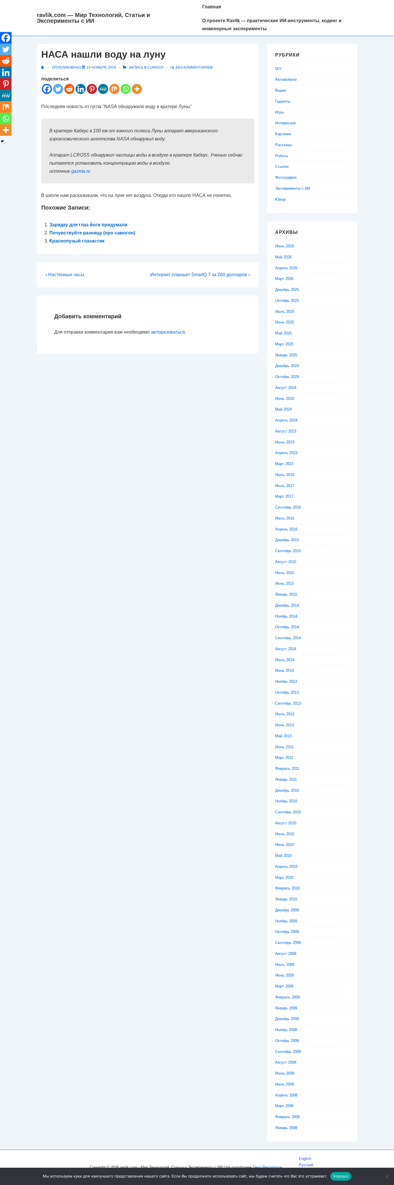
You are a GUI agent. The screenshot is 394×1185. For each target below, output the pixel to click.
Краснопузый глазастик (76, 240)
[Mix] (114, 89)
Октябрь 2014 (287, 627)
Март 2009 (284, 986)
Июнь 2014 (284, 670)
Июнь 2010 (284, 844)
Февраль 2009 (287, 997)
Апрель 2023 (286, 453)
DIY (278, 69)
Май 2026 (283, 257)
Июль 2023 (284, 442)
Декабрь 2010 (287, 790)
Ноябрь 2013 (286, 681)
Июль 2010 (284, 834)
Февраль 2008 (287, 1117)
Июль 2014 (284, 660)
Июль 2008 (284, 1073)
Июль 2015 (284, 573)
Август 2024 (285, 387)
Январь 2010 (286, 899)
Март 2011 (284, 757)
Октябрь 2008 (287, 1041)
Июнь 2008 (284, 1084)
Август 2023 (285, 431)
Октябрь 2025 (287, 300)
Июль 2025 (284, 311)
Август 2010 (285, 823)
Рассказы (283, 145)
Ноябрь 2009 (286, 921)
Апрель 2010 (286, 866)
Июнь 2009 (284, 975)
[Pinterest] (92, 89)
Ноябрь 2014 (286, 616)
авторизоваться (168, 332)
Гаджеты (282, 101)
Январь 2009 (286, 1008)
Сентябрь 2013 (288, 703)
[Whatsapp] (126, 89)
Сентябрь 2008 (288, 1051)
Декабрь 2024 (287, 366)
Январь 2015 (286, 594)
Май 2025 (283, 333)
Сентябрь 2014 (288, 638)
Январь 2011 (286, 779)
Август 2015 (285, 562)
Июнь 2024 (284, 398)
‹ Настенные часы (65, 274)
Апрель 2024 (286, 420)
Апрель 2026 (286, 268)
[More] (137, 89)
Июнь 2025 (284, 322)
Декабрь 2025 (287, 289)
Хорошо (340, 1176)
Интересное (285, 123)
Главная (211, 6)
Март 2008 (284, 1106)
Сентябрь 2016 (288, 507)
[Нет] (387, 1176)
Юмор (280, 199)
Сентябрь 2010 (288, 812)
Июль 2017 (284, 486)
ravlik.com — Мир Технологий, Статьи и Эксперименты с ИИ (93, 18)
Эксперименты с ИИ (292, 188)
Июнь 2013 (284, 725)
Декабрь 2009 (287, 910)
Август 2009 (285, 953)
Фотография (286, 177)
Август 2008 (285, 1062)
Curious (155, 67)
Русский (306, 1165)
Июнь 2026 (284, 246)
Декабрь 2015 (287, 540)
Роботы (281, 156)
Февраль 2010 (287, 888)
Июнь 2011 (284, 747)
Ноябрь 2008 (286, 1030)
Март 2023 (284, 464)
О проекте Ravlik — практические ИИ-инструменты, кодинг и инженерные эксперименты (272, 24)
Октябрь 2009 (287, 932)
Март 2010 (284, 877)
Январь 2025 (286, 355)
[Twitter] (58, 89)
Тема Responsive (267, 1167)
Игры (279, 112)
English (305, 1158)
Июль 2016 (284, 518)
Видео (280, 90)
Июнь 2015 (284, 583)
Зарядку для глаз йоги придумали (88, 224)
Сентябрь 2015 (288, 551)
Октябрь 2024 (287, 377)
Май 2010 (283, 855)
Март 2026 (284, 278)
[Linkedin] (81, 89)
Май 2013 (283, 736)
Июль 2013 (284, 714)
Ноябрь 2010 (286, 801)
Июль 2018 (284, 475)
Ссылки (281, 166)
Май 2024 (283, 409)
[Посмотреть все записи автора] (43, 67)
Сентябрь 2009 (288, 943)
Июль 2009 (284, 964)
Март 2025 (284, 344)
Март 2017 (284, 496)
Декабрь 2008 (287, 1019)
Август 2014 (285, 649)
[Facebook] (47, 89)
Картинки (283, 134)
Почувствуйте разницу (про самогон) (92, 232)
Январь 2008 (286, 1128)
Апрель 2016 (286, 529)
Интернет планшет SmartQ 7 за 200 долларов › (200, 274)
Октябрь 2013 (287, 692)
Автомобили (286, 79)
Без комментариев (194, 67)
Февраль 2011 (287, 768)
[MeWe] (103, 89)
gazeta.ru (80, 171)
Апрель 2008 (286, 1095)
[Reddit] (69, 89)
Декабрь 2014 (287, 605)
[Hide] (2, 141)
